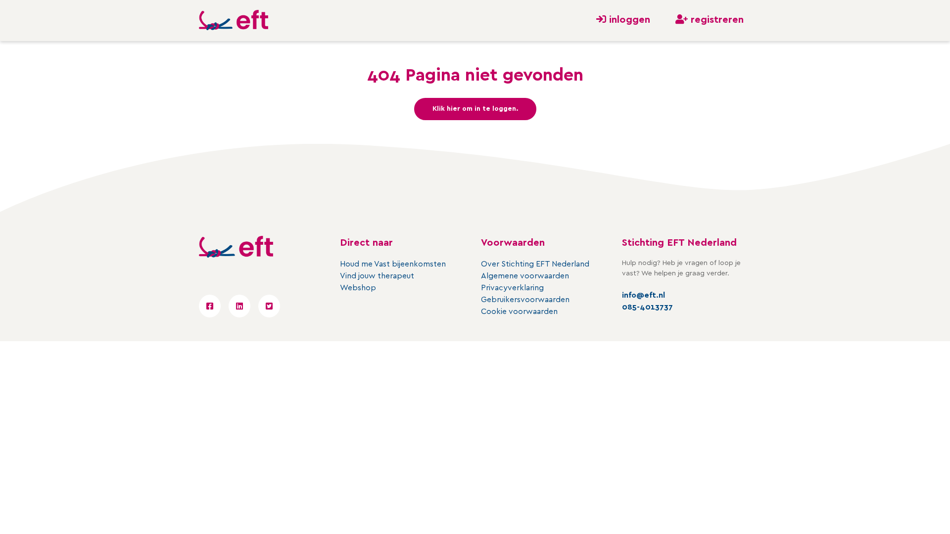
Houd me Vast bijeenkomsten (393, 264)
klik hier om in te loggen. (475, 108)
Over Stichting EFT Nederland (535, 264)
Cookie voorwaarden (519, 311)
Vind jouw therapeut (377, 276)
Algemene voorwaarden (525, 276)
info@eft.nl (643, 295)
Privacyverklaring (512, 288)
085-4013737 (647, 307)
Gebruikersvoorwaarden (525, 300)
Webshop (358, 288)
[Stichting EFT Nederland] (233, 20)
